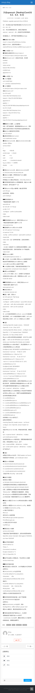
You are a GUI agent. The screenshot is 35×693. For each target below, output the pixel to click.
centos (8, 625)
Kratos (13, 689)
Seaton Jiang (23, 689)
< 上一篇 (5, 646)
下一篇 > (29, 646)
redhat (24, 625)
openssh (19, 625)
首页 (4, 7)
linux (7, 7)
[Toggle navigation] (31, 2)
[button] (17, 640)
